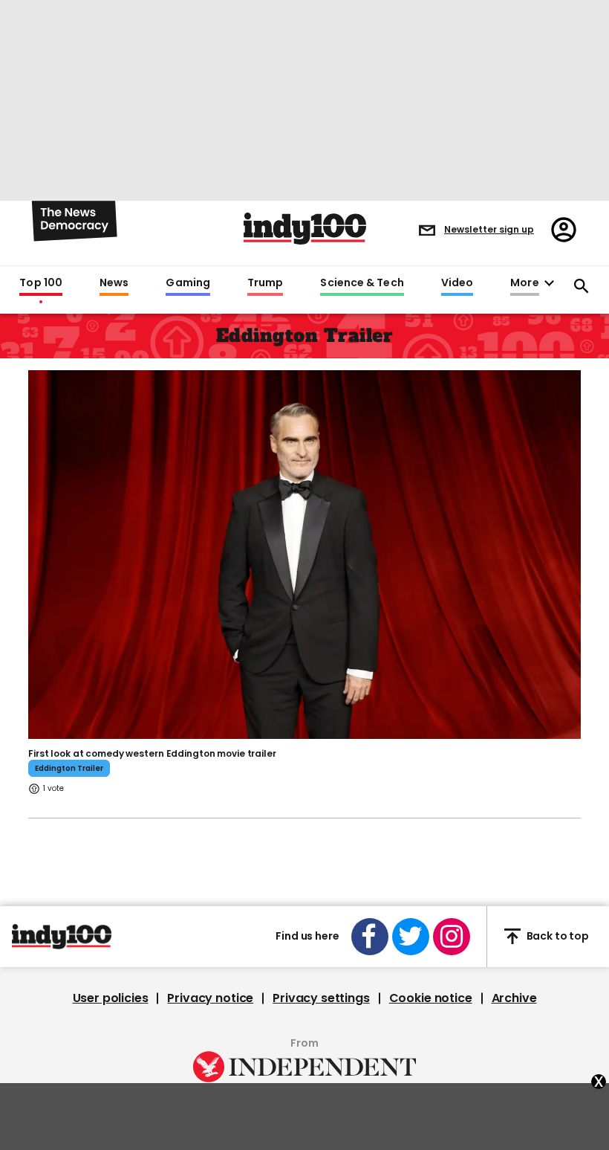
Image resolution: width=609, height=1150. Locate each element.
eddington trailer (69, 768)
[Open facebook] (369, 936)
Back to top (558, 935)
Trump (265, 283)
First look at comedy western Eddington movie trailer (152, 753)
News (114, 283)
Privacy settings (321, 998)
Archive (514, 998)
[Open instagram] (451, 936)
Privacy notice (210, 998)
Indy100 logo (305, 229)
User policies (111, 998)
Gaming (188, 283)
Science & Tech (361, 283)
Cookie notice (430, 998)
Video (457, 283)
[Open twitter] (410, 936)
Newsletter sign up (489, 229)
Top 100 (40, 283)
